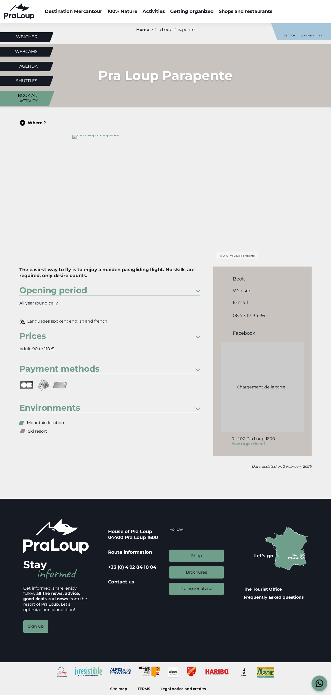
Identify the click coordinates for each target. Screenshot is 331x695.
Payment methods (59, 369)
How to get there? (248, 443)
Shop (196, 555)
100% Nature (122, 11)
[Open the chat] (319, 683)
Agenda (28, 66)
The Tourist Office (263, 589)
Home (142, 29)
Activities (153, 11)
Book (239, 279)
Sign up (36, 626)
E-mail (240, 302)
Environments (49, 408)
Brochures (196, 572)
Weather (26, 36)
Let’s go (263, 556)
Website (242, 290)
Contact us (121, 582)
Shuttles (26, 80)
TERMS (144, 688)
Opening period (53, 290)
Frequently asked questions (274, 597)
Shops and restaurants (246, 11)
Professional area (196, 588)
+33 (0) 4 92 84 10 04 (132, 567)
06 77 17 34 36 (249, 315)
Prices (32, 336)
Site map (118, 688)
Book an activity (27, 98)
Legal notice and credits (183, 688)
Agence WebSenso (218, 688)
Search (289, 35)
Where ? (37, 122)
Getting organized (192, 11)
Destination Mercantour (73, 11)
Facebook (244, 333)
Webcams (26, 51)
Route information (130, 552)
